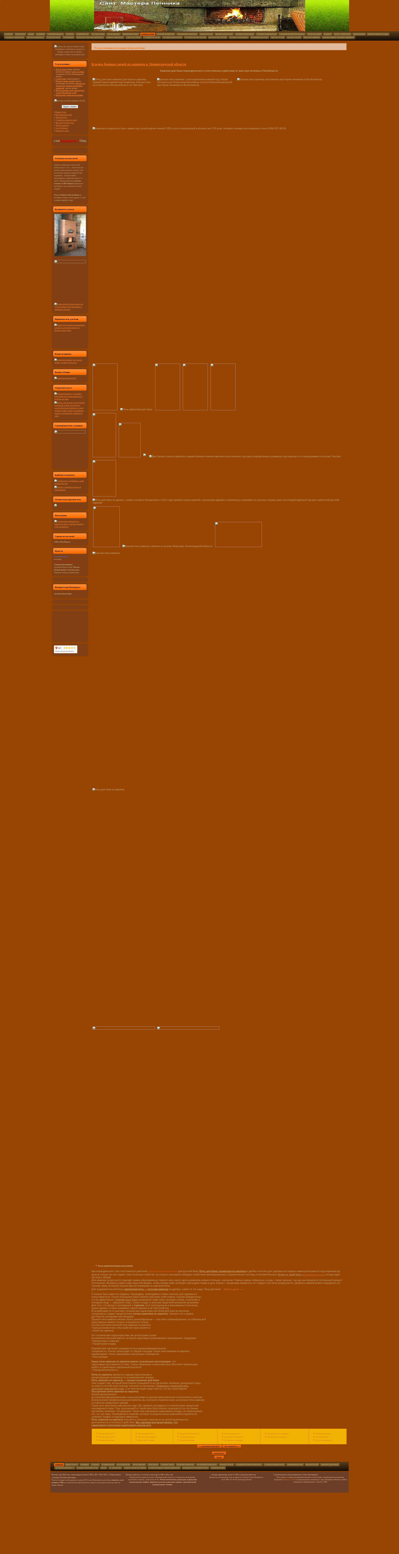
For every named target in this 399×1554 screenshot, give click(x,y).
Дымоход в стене (62, 130)
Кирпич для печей (224, 34)
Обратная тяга (217, 1468)
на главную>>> (232, 1446)
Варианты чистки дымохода (90, 37)
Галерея (69, 34)
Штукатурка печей (217, 37)
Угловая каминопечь (266, 34)
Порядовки (68, 37)
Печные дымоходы (245, 34)
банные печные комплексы (162, 1271)
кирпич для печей (329, 1465)
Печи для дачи (314, 34)
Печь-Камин (359, 34)
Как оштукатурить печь (65, 122)
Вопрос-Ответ (60, 112)
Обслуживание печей (63, 114)
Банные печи (148, 34)
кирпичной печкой (314, 1274)
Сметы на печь (134, 37)
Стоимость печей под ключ (66, 120)
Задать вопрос (70, 106)
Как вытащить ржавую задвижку (338, 37)
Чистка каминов (312, 37)
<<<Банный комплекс (209, 1446)
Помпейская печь (259, 37)
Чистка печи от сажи (378, 34)
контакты (219, 1453)
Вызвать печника (289, 1479)
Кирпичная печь (130, 34)
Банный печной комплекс (292, 34)
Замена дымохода (115, 37)
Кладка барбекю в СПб (87, 1468)
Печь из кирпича (62, 125)
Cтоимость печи (152, 37)
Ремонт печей (294, 37)
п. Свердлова (115, 1468)
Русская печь (98, 34)
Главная (8, 34)
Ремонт (327, 34)
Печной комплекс (165, 34)
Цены (31, 34)
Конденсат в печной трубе (195, 1468)
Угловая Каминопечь (274, 1465)
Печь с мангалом (342, 34)
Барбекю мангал (55, 34)
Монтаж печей (61, 117)
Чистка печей (277, 37)
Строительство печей (195, 37)
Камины (40, 34)
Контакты (20, 34)
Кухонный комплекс (187, 34)
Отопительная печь (172, 37)
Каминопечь (83, 34)
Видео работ (71, 1465)
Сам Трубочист (62, 128)
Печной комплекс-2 (65, 1468)
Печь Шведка (114, 34)
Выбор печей (206, 34)
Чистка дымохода (35, 37)
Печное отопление (239, 37)
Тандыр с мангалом (14, 37)
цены (219, 1457)
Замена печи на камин (135, 1468)
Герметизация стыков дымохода (164, 1468)
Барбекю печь (53, 37)
